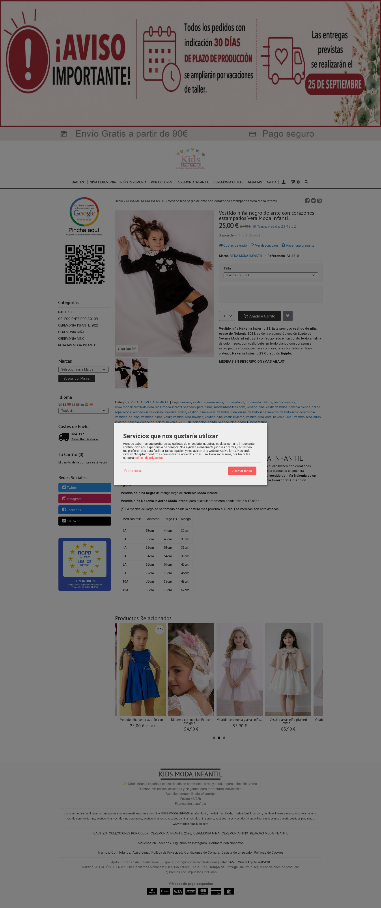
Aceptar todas (242, 470)
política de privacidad (149, 458)
